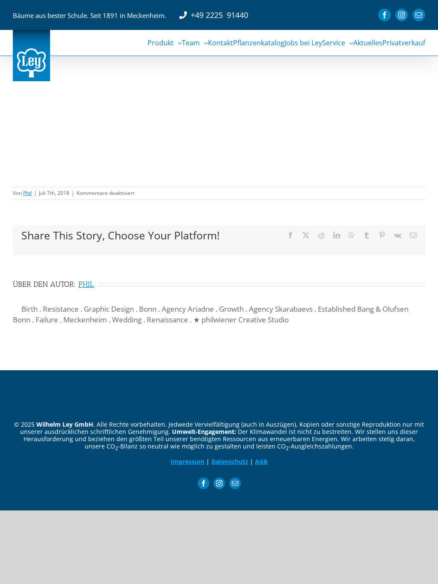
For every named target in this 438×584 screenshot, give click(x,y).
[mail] (235, 483)
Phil (27, 193)
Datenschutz (229, 461)
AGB (261, 461)
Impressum (187, 461)
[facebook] (203, 483)
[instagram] (219, 483)
